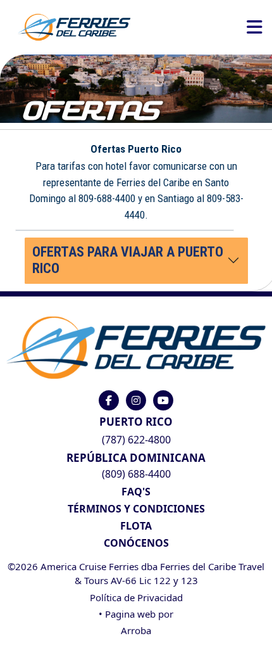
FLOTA (136, 526)
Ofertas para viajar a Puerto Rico (127, 260)
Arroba (136, 630)
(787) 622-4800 (136, 440)
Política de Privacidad (136, 597)
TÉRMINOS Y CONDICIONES (136, 509)
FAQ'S (136, 492)
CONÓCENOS (136, 543)
